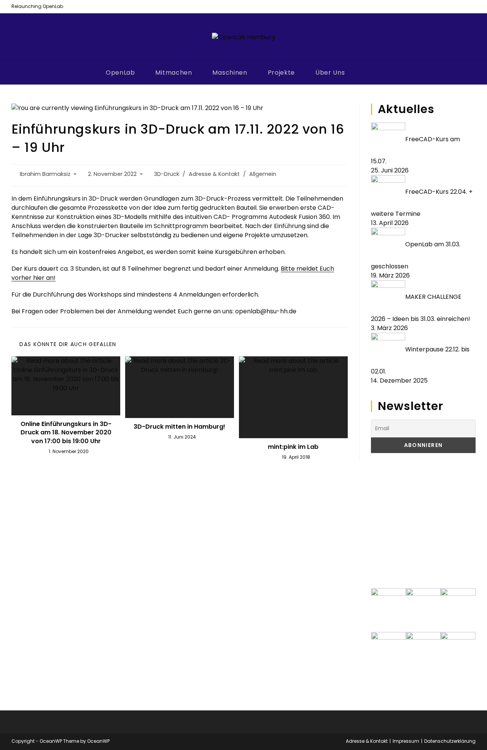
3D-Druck (166, 174)
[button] (383, 520)
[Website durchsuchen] (373, 73)
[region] (423, 520)
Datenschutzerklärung (450, 741)
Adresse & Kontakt (214, 174)
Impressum (406, 741)
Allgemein (262, 174)
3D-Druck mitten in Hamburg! (179, 427)
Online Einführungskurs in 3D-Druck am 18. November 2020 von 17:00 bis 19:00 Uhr (66, 432)
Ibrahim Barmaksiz (45, 174)
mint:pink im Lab (293, 447)
